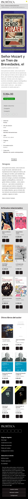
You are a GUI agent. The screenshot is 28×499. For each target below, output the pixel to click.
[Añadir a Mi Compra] (4, 240)
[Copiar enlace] (16, 114)
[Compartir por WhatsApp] (10, 114)
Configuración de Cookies (7, 450)
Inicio (2, 5)
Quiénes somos (5, 458)
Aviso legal (3, 440)
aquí (11, 485)
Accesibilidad (4, 463)
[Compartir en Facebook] (4, 114)
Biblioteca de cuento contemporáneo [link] (13, 152)
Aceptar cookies (14, 489)
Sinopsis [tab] (14, 159)
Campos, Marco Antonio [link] (9, 68)
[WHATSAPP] (1, 431)
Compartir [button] (7, 108)
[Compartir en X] (7, 114)
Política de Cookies (5, 448)
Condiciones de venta (6, 442)
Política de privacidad (6, 445)
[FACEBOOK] (5, 431)
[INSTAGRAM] (12, 431)
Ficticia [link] (5, 122)
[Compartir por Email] (13, 114)
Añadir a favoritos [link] (9, 106)
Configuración (14, 495)
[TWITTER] (9, 431)
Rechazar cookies (14, 492)
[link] (7, 240)
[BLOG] (16, 431)
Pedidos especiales (6, 461)
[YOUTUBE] (19, 431)
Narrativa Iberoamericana (12, 5)
